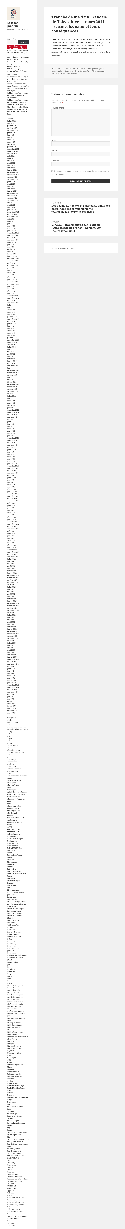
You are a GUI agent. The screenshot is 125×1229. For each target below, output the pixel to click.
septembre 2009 (13, 473)
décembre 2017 (13, 296)
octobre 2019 (12, 263)
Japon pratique (13, 962)
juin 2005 (10, 589)
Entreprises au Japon (15, 871)
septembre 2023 (13, 179)
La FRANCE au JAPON (15, 985)
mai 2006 (10, 564)
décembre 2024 (13, 149)
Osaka (9, 1062)
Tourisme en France (14, 1177)
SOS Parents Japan (14, 69)
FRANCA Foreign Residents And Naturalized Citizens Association (17, 904)
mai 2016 (10, 328)
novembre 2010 (13, 440)
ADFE (9, 724)
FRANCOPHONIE (13, 920)
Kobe (9, 978)
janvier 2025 (12, 147)
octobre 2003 (12, 636)
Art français (11, 764)
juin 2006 (10, 561)
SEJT (9, 1128)
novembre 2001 (13, 687)
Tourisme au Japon (14, 1174)
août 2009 (11, 475)
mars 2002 (11, 678)
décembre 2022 (13, 193)
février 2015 (12, 359)
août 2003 (11, 641)
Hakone (10, 927)
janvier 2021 (12, 231)
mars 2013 (11, 380)
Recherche (11, 1095)
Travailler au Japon (14, 1181)
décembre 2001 (13, 685)
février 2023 (12, 189)
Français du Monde (14, 913)
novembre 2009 (13, 468)
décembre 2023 (13, 172)
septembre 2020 (13, 240)
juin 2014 (10, 368)
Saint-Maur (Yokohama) (16, 1107)
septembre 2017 (13, 303)
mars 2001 (11, 704)
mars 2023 (11, 186)
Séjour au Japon (13, 1121)
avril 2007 (11, 540)
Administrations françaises (17, 727)
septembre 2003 (13, 638)
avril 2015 (11, 354)
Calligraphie (12, 790)
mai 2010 (10, 454)
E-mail (55, 150)
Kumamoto (11, 981)
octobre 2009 (12, 471)
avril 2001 (11, 701)
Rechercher (11, 39)
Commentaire (58, 108)
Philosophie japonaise (15, 1065)
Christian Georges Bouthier (75, 69)
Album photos (12, 745)
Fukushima (11, 923)
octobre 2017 (12, 300)
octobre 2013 (12, 375)
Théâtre (10, 1167)
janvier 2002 (12, 683)
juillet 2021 (11, 221)
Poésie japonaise (13, 1072)
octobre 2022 (12, 198)
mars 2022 (11, 207)
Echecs (9, 853)
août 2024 (11, 156)
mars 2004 (11, 624)
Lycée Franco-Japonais (15, 1011)
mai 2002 (10, 673)
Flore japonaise (13, 890)
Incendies (11, 941)
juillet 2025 (11, 133)
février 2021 (12, 228)
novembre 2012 (13, 387)
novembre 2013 (13, 373)
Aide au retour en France (16, 741)
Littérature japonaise (15, 1004)
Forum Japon (12, 897)
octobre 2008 (12, 498)
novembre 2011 (13, 412)
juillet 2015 (11, 347)
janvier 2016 (12, 338)
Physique (10, 1069)
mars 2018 (11, 289)
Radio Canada (12, 1083)
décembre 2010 (13, 438)
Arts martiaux (12, 771)
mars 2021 (11, 226)
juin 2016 (10, 326)
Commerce (11, 815)
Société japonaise (13, 1149)
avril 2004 (11, 622)
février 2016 (12, 335)
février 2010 (12, 461)
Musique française (14, 1046)
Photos (9, 1067)
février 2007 (12, 545)
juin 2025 (10, 135)
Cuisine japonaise (13, 829)
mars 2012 (11, 403)
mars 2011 (11, 431)
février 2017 (12, 314)
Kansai (9, 976)
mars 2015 (11, 356)
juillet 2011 (11, 422)
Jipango (10, 967)
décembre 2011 (13, 410)
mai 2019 (10, 270)
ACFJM (9, 720)
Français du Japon (14, 911)
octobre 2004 (12, 608)
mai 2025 (10, 137)
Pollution (10, 1079)
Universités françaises (15, 1202)
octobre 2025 (12, 128)
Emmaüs (10, 864)
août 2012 (11, 394)
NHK (9, 1055)
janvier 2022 (12, 210)
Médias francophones (15, 1032)
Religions (10, 1100)
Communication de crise (16, 818)
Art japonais (11, 766)
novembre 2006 (13, 552)
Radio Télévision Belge (15, 1086)
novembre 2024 (13, 151)
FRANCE (10, 918)
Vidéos (9, 1207)
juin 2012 (10, 398)
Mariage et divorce (14, 1023)
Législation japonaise (15, 997)
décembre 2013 (13, 370)
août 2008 (11, 503)
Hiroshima (11, 930)
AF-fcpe (10, 731)
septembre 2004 (13, 610)
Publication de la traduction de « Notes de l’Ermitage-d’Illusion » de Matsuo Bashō (17, 102)
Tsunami (10, 1183)
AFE (8, 734)
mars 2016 (11, 333)
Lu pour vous (12, 1009)
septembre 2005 (13, 582)
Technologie (11, 1163)
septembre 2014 (13, 366)
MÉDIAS (10, 1030)
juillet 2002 (11, 669)
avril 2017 (11, 310)
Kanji (9, 974)
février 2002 (12, 680)
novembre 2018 (13, 282)
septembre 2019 (13, 265)
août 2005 (11, 585)
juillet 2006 (11, 559)
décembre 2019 (13, 258)
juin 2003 (10, 645)
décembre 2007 (13, 522)
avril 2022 (11, 205)
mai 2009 (10, 482)
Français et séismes (70, 73)
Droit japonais (12, 846)
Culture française (13, 832)
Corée (9, 825)
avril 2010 (11, 457)
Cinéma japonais (13, 811)
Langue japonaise (13, 990)
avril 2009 (11, 484)
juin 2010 (10, 452)
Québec (10, 1081)
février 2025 (12, 144)
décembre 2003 (13, 631)
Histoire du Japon (13, 934)
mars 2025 (11, 142)
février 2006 (12, 571)
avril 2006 (11, 566)
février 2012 (12, 405)
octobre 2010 (12, 443)
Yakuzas (10, 1221)
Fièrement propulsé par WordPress (64, 248)
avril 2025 (11, 140)
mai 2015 (10, 352)
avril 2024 (11, 163)
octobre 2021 (12, 214)
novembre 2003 (13, 634)
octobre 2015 (12, 345)
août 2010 (11, 447)
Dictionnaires (12, 841)
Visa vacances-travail (15, 1211)
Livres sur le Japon (14, 1006)
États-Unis (11, 878)
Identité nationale (14, 937)
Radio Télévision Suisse (16, 1088)
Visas (9, 1214)
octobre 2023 (12, 177)
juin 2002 (10, 671)
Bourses (10, 787)
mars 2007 (11, 543)
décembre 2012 (13, 384)
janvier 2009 (12, 491)
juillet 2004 (11, 615)
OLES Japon (11, 1058)
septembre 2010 (13, 445)
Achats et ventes (13, 722)
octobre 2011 (12, 415)
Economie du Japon (14, 855)
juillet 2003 (11, 643)
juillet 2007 (11, 533)
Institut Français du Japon (17, 955)
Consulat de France (14, 822)
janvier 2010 (12, 464)
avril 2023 (11, 184)
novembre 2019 (13, 261)
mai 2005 (10, 592)
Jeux (9, 964)
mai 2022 (10, 203)
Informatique (12, 944)
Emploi (10, 867)
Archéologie (11, 759)
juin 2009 (10, 480)
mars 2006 (11, 568)
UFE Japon (11, 1193)
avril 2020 (11, 249)
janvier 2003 (12, 657)
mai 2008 (10, 510)
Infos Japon (11, 953)
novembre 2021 (13, 212)
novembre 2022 (13, 196)
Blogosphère (12, 783)
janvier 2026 (12, 126)
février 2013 (12, 382)
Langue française (13, 988)
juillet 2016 (11, 324)
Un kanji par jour (13, 1200)
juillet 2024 (11, 158)
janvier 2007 (12, 547)
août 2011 (11, 419)
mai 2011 (10, 426)
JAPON (9, 960)
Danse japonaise (13, 836)
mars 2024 (11, 165)
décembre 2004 (13, 603)
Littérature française (15, 1002)
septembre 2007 (13, 529)
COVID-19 (11, 827)
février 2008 (12, 517)
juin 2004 (10, 617)
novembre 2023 (13, 175)
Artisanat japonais (14, 769)
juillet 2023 (11, 182)
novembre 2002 (13, 659)
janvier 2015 (12, 361)
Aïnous (9, 743)
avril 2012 (11, 401)
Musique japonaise (14, 1048)
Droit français (12, 843)
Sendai (9, 1130)
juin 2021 (10, 224)
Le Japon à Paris (13, 992)
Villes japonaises (13, 1209)
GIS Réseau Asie (13, 925)
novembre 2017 (13, 298)
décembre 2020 (13, 233)
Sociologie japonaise (14, 1151)
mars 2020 (11, 251)
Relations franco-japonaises (17, 1097)
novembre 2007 (13, 524)
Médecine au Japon (14, 1025)
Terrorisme (11, 1165)
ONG (9, 1060)
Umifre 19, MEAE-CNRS (16, 1197)
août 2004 (11, 613)
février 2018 (12, 291)
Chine (9, 804)
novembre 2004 (13, 606)
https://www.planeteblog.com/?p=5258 (82, 48)
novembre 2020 (13, 235)
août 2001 (11, 694)
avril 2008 (11, 512)
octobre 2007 (12, 526)
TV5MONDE (11, 1186)
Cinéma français (13, 808)
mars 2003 (11, 652)
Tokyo (9, 1170)
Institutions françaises (15, 957)
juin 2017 (10, 307)
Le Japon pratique (13, 24)
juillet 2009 (11, 477)
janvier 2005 (12, 601)
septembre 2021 (13, 217)
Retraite (10, 1104)
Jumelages (11, 969)
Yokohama (11, 1223)
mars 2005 (11, 596)
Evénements (12, 885)
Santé (9, 1109)
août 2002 (11, 666)
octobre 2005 (12, 580)
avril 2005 (11, 594)
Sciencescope (12, 1114)
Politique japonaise (14, 1076)
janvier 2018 (12, 293)
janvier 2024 (12, 170)
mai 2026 (10, 123)
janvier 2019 (12, 279)
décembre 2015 (13, 340)
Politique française (14, 1074)
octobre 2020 (12, 237)
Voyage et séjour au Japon (17, 1216)
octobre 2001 (12, 690)
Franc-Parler (12, 899)
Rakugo (10, 1090)
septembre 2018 (13, 284)
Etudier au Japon (13, 881)
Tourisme (10, 1172)
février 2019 (12, 277)
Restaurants (11, 1102)
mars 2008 (11, 515)
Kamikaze (11, 971)
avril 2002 (11, 676)
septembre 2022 (13, 200)
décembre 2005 (13, 575)
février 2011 (12, 433)
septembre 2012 (13, 391)
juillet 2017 (11, 305)
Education (11, 857)
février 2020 (12, 254)
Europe (10, 883)
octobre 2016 (12, 321)
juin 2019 (10, 268)
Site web (55, 161)
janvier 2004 (12, 629)
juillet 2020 (11, 242)
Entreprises (11, 869)
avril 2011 (11, 429)
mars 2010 (11, 459)
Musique (10, 1041)
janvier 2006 (12, 573)
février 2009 (12, 489)
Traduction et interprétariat (17, 1179)
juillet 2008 (11, 505)
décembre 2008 (13, 494)
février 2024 (12, 168)
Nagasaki (10, 1051)
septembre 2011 (13, 417)
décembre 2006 (13, 550)
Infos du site (11, 946)
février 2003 (12, 655)
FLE (8, 888)
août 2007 (11, 531)
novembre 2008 (13, 496)
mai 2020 (10, 247)
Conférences (12, 820)
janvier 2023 (12, 191)
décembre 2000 (13, 710)
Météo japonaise (13, 1034)
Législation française (15, 995)
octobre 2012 (12, 389)
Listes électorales (13, 999)
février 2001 (12, 706)
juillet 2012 (11, 396)
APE (8, 757)
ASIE (9, 773)
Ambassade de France (15, 752)
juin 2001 (10, 697)
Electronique (12, 862)
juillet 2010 (11, 450)
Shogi (9, 1137)
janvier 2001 (12, 708)
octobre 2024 (12, 154)
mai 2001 (10, 699)
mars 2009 (11, 487)
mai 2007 (10, 538)
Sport (9, 1160)
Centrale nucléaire (14, 797)
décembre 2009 (13, 466)
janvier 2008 (12, 519)
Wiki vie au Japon (13, 1218)
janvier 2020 (12, 256)
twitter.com (11, 1188)
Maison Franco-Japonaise (16, 1018)
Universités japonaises (15, 1204)
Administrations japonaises (17, 729)
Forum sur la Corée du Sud (17, 71)
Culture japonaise (14, 834)
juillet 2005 (11, 587)
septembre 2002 (13, 664)
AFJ (8, 736)
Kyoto (9, 983)
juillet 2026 (11, 121)
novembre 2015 (13, 342)
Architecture (12, 762)
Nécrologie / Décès (14, 1053)
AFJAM (9, 738)
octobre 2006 (12, 554)
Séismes (10, 1118)
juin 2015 (10, 349)
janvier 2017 (12, 317)
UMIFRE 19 (11, 1195)
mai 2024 (10, 161)
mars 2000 (11, 713)
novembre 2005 (13, 578)
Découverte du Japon (15, 839)
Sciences (10, 1111)
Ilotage (9, 939)
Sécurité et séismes (14, 1116)
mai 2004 (10, 620)
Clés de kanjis (12, 813)
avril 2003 (11, 650)
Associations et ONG (14, 780)
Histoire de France (14, 932)
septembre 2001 (13, 692)
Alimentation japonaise (16, 748)
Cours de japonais (14, 66)
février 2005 (12, 599)
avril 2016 (11, 331)
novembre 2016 (13, 319)
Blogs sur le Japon (14, 785)
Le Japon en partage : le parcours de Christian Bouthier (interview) (18, 79)
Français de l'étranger (15, 909)
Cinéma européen (14, 806)
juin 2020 (10, 244)
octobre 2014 (12, 363)
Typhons (10, 1190)
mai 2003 (10, 648)
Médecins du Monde (14, 1027)
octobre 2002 (12, 662)
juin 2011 (10, 424)
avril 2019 (11, 272)
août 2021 (11, 219)
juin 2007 (10, 536)
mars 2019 (11, 275)
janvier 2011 (12, 436)
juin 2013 (10, 377)
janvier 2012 (12, 408)
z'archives (11, 1225)
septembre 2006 (13, 557)
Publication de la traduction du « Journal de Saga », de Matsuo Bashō (17, 95)
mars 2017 (11, 312)
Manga (9, 1020)
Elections (10, 860)
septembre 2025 (13, 130)
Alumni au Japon (13, 750)
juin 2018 (10, 286)
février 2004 (12, 627)
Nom (54, 140)
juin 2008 (10, 508)
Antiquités (11, 755)
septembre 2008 (13, 501)
